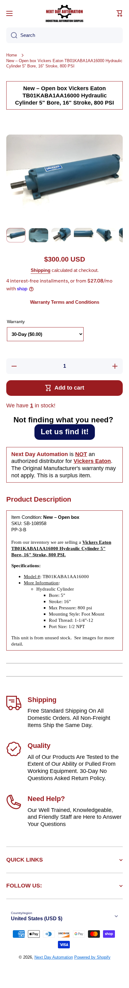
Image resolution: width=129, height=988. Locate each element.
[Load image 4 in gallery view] (83, 235)
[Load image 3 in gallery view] (61, 235)
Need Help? (46, 799)
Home (11, 55)
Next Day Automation (53, 957)
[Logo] (64, 13)
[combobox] (64, 35)
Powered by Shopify (92, 957)
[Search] (11, 35)
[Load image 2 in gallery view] (38, 235)
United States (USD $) (36, 918)
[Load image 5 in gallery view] (106, 235)
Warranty (16, 321)
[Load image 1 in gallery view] (16, 235)
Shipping (40, 270)
